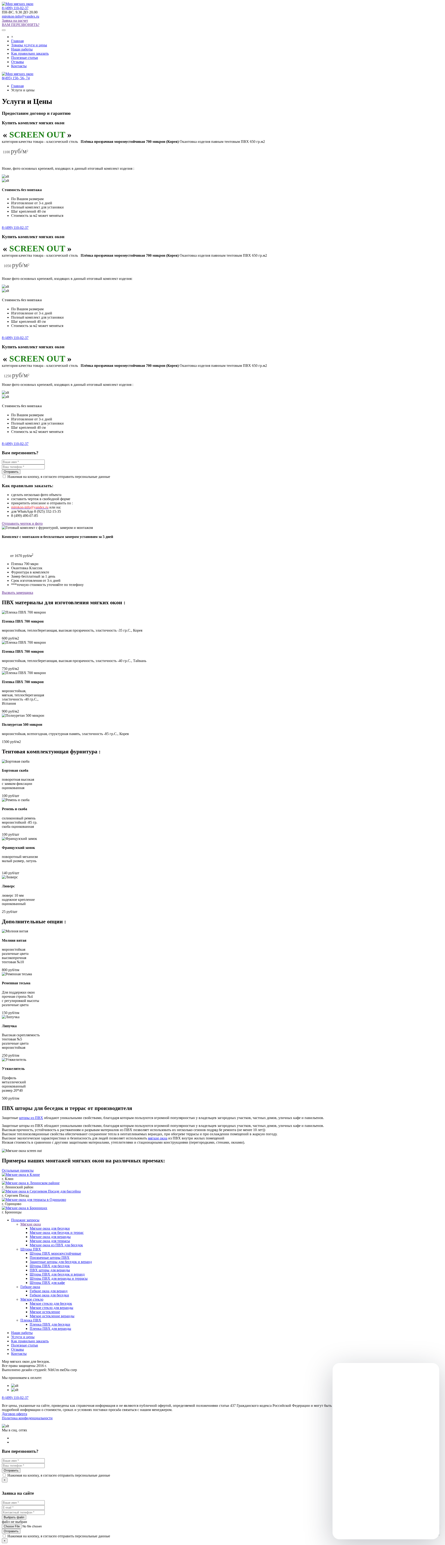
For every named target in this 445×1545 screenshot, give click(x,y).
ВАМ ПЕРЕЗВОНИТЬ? (20, 25)
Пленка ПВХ (30, 1320)
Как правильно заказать (30, 53)
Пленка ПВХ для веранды (50, 1329)
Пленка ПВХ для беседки (50, 1324)
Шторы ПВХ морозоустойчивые (55, 1253)
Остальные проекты (18, 1170)
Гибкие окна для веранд (48, 1291)
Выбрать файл (14, 1517)
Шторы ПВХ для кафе (47, 1283)
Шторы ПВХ (30, 1249)
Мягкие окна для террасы (50, 1241)
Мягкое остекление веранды (52, 1316)
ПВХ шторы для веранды (50, 1270)
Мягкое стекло (31, 1299)
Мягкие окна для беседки (50, 1228)
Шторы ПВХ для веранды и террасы (59, 1278)
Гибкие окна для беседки (49, 1295)
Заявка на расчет (15, 20)
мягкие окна (157, 1138)
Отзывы (17, 62)
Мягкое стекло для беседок (51, 1303)
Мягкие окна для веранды (50, 1237)
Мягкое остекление (45, 1312)
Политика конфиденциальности (27, 1418)
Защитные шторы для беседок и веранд (61, 1262)
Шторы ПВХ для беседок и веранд (57, 1274)
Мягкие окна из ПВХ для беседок (56, 1245)
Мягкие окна (30, 1224)
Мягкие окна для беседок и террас (57, 1233)
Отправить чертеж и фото (22, 523)
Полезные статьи (24, 58)
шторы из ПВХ (31, 1118)
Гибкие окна (30, 1287)
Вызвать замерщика (17, 593)
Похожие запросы (25, 1220)
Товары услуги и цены (29, 45)
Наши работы (22, 49)
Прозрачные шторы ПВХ (50, 1258)
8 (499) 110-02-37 (15, 8)
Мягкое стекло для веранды (51, 1308)
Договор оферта (14, 1414)
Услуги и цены (23, 1337)
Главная (17, 41)
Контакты (19, 66)
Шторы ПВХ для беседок (50, 1266)
